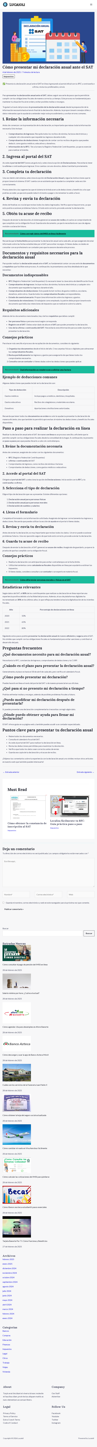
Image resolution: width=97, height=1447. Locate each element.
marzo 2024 (8, 1309)
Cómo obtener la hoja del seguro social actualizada (24, 1115)
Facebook (56, 1413)
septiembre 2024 (10, 1282)
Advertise (56, 1396)
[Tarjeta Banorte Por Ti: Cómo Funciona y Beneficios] (17, 1226)
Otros (5, 1358)
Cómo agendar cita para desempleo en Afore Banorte (25, 1027)
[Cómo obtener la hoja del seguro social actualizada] (17, 1103)
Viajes (5, 1367)
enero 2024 (7, 1318)
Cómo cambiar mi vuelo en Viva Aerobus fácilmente (25, 1148)
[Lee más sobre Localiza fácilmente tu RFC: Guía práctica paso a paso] (70, 806)
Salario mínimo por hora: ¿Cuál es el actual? (21, 993)
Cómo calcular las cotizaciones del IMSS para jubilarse (26, 1177)
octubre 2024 (8, 1277)
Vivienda (6, 1371)
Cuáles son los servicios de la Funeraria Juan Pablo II (25, 1085)
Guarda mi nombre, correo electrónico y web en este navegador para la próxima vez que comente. (47, 902)
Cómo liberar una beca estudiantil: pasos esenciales (25, 1207)
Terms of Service (10, 1416)
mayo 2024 (7, 1300)
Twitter (55, 1419)
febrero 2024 (8, 1313)
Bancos (6, 1331)
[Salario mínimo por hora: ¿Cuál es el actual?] (17, 982)
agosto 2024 (8, 1286)
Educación (7, 1340)
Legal (5, 1353)
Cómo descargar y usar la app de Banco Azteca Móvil (25, 1055)
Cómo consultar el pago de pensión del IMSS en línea (25, 964)
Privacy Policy (9, 1413)
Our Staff (56, 1393)
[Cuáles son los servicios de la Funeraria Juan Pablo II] (17, 1073)
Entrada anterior (11, 772)
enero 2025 (7, 1264)
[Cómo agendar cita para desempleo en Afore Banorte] (17, 1012)
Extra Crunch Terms (11, 1419)
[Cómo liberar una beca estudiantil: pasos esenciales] (17, 1195)
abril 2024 (7, 1304)
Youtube (55, 1416)
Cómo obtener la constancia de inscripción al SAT (27, 825)
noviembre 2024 (10, 1273)
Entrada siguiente (85, 772)
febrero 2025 (8, 1259)
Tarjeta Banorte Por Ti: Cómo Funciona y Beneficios (25, 1241)
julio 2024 (7, 1291)
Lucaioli (17, 4)
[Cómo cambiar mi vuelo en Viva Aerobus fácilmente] (17, 1134)
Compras (6, 1335)
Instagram (56, 1423)
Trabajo (6, 1362)
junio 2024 (7, 1295)
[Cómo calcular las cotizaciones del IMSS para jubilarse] (17, 1165)
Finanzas (6, 1344)
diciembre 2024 (9, 1268)
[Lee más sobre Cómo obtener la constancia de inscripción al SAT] (27, 807)
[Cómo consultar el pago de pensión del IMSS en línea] (17, 953)
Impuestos (9, 76)
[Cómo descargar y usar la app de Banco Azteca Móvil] (17, 1043)
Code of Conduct (10, 1423)
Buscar (6, 928)
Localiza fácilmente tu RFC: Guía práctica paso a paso (67, 822)
